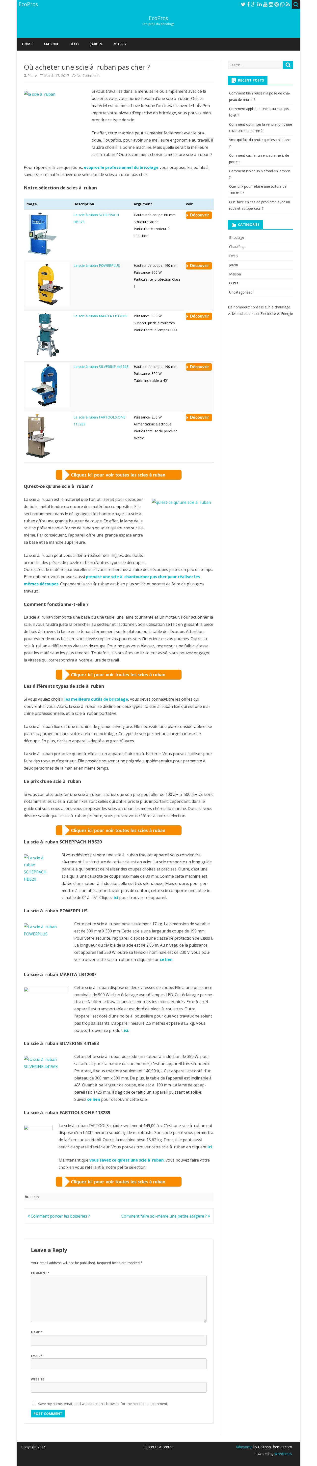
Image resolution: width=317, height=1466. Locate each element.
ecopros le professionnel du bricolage (121, 167)
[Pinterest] (276, 4)
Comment (40, 1273)
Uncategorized (240, 292)
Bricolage (236, 237)
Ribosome (244, 1446)
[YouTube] (265, 4)
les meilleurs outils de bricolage (96, 699)
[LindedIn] (259, 4)
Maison (51, 44)
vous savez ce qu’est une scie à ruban (126, 1160)
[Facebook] (248, 4)
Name (36, 1332)
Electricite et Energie (277, 313)
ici (116, 897)
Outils (120, 44)
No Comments (88, 75)
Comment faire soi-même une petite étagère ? (164, 1216)
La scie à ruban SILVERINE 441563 (101, 366)
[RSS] (288, 4)
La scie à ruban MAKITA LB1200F (100, 316)
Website (37, 1379)
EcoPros (158, 18)
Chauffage (237, 246)
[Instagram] (271, 4)
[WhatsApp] (282, 4)
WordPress (282, 1453)
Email (37, 1356)
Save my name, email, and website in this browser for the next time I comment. (103, 1403)
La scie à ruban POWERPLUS (97, 265)
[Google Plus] (253, 4)
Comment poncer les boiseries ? (60, 1216)
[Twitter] (243, 4)
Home (27, 44)
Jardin (96, 44)
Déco (74, 44)
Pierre (32, 75)
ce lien (166, 959)
